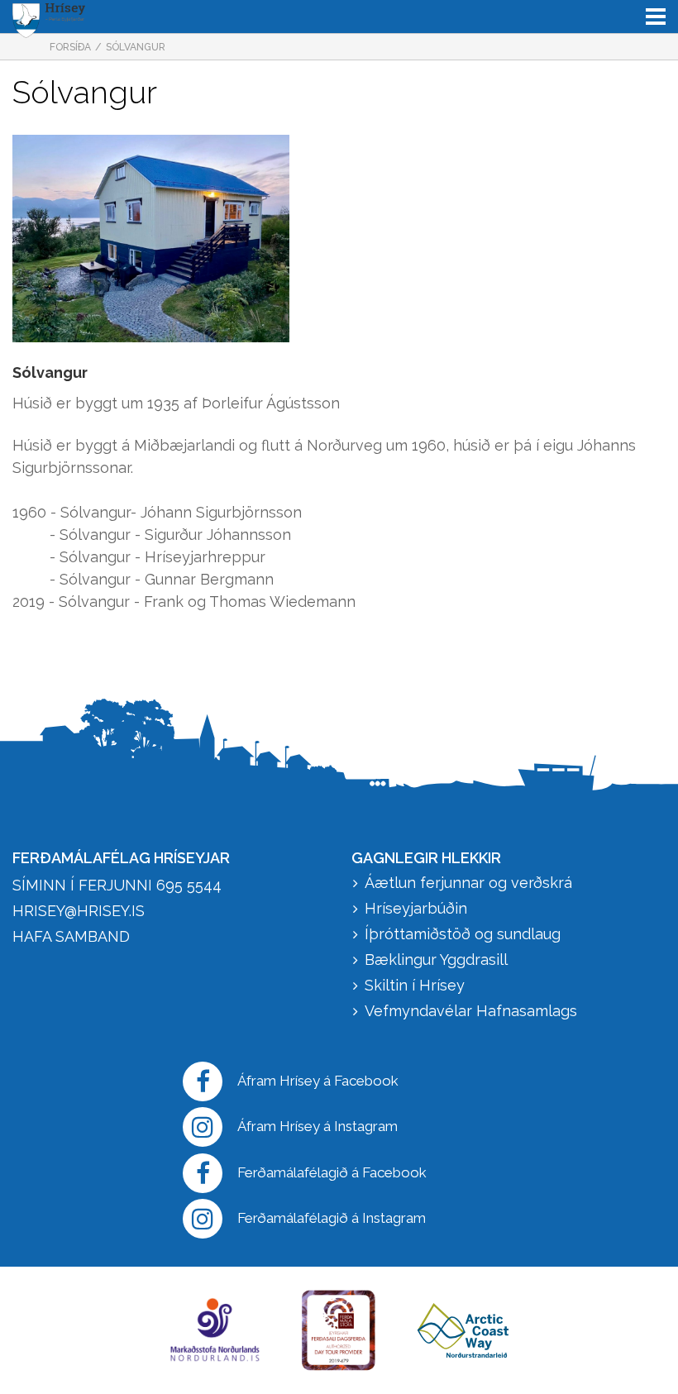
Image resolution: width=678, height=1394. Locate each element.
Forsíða (70, 47)
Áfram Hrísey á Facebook (318, 1080)
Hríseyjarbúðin (416, 908)
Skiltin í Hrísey (415, 985)
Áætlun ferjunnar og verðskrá (468, 882)
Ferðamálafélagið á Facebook (332, 1172)
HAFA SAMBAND (71, 936)
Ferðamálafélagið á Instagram (331, 1218)
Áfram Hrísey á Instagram (317, 1126)
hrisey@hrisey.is (78, 910)
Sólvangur (135, 47)
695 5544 (189, 885)
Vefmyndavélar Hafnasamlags (473, 1010)
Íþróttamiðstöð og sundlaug (463, 934)
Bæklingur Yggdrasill (436, 959)
